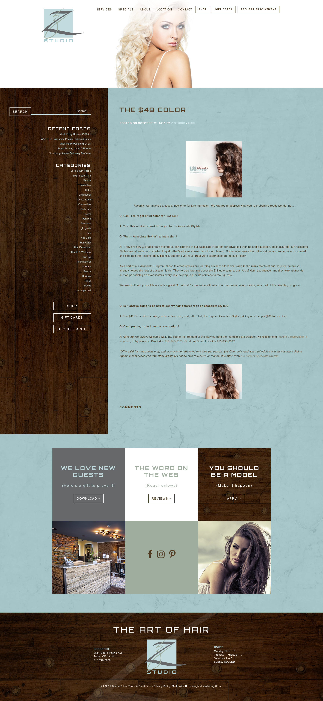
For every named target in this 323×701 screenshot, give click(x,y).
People (87, 271)
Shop (203, 9)
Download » (88, 498)
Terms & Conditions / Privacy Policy (149, 686)
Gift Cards (224, 9)
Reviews (86, 276)
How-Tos (86, 257)
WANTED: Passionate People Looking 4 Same (66, 139)
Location (164, 9)
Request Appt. (72, 329)
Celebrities (85, 185)
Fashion (86, 218)
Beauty (87, 180)
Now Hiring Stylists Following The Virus (70, 153)
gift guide (86, 228)
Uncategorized (83, 290)
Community (85, 194)
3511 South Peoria (81, 170)
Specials (126, 9)
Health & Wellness (81, 252)
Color (88, 190)
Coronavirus (84, 204)
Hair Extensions (82, 247)
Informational (84, 261)
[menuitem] (104, 9)
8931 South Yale (82, 175)
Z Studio (178, 123)
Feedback (86, 223)
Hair (89, 233)
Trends (87, 285)
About (145, 9)
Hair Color (85, 242)
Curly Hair (85, 209)
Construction (84, 199)
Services (104, 9)
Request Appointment (258, 9)
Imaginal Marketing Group (207, 686)
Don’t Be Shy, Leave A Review (74, 148)
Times (87, 281)
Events (87, 214)
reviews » (161, 498)
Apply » (234, 498)
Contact (185, 9)
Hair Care (86, 237)
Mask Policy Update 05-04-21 (75, 143)
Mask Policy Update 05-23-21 (75, 134)
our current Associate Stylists (259, 356)
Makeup (86, 266)
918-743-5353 (174, 341)
